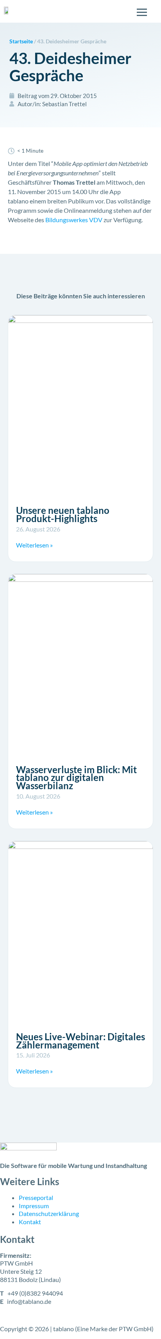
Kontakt (30, 1221)
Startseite (21, 41)
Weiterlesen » (34, 545)
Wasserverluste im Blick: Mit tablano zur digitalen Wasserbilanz (76, 778)
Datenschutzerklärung (49, 1213)
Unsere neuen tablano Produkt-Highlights (62, 514)
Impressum (34, 1205)
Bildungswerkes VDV (73, 219)
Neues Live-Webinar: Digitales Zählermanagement (80, 1040)
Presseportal (36, 1197)
